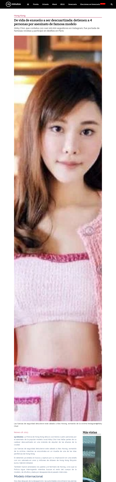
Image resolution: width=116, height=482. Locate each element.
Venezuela (72, 4)
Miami (54, 4)
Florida (36, 4)
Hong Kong (19, 15)
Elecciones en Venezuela (92, 4)
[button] (27, 4)
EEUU (62, 4)
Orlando (45, 4)
